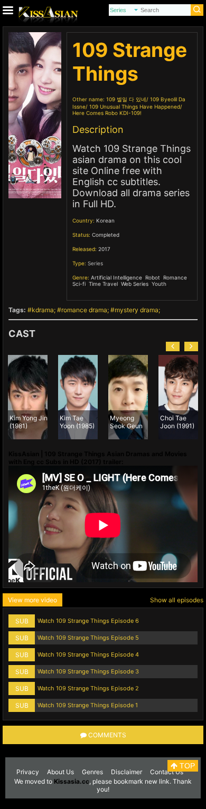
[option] (59, 397)
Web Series (134, 284)
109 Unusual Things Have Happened (134, 106)
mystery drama (136, 310)
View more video (32, 600)
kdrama (43, 310)
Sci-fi (79, 284)
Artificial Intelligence (116, 277)
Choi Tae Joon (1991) (159, 421)
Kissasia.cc (71, 781)
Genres (92, 772)
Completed (105, 235)
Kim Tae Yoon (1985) (58, 421)
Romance (175, 277)
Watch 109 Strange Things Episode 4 (88, 654)
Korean (105, 220)
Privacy (27, 772)
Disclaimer (126, 772)
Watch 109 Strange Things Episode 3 (88, 671)
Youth (159, 284)
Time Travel (103, 284)
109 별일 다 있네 (126, 99)
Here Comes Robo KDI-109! (107, 113)
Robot (152, 277)
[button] (173, 346)
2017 (104, 249)
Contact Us (166, 772)
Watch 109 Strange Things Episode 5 (88, 637)
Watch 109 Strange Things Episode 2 (88, 688)
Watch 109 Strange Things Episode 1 (88, 705)
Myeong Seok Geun (107, 421)
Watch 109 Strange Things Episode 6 (88, 620)
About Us (60, 772)
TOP (186, 766)
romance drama (84, 310)
